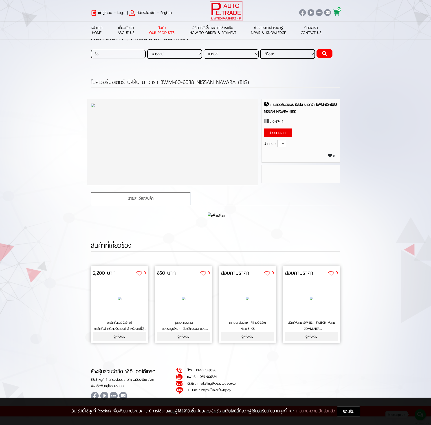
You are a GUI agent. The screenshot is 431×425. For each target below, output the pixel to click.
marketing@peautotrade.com (218, 383)
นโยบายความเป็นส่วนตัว (316, 411)
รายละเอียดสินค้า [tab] (141, 198)
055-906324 (208, 377)
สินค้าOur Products (162, 30)
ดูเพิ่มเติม (119, 336)
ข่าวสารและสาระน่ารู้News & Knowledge (268, 30)
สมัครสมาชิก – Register (153, 12)
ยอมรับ (348, 411)
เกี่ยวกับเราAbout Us (126, 30)
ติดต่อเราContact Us (311, 30)
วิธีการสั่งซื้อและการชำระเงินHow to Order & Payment (213, 30)
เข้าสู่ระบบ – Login (111, 12)
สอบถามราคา (235, 273)
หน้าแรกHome (97, 30)
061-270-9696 (206, 370)
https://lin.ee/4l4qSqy (216, 390)
